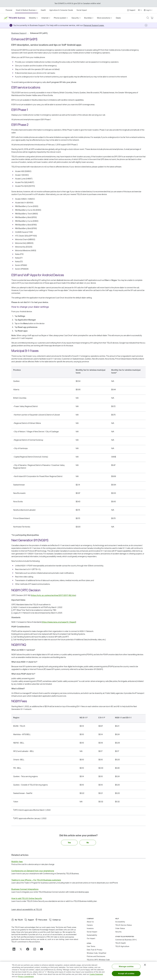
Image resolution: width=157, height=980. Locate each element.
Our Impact (91, 938)
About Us (90, 921)
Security (118, 932)
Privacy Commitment (26, 976)
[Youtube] (42, 949)
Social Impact (82, 10)
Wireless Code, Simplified (96, 953)
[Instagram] (35, 949)
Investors (90, 928)
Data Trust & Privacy (94, 949)
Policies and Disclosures (96, 956)
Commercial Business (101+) (126, 939)
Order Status (120, 928)
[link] (118, 17)
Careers (90, 925)
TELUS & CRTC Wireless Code (98, 959)
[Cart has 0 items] (152, 18)
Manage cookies (126, 966)
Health (43, 10)
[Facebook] (28, 949)
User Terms (91, 946)
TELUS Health (120, 943)
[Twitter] (21, 949)
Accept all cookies (126, 973)
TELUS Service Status (123, 925)
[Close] (144, 964)
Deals (118, 17)
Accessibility (120, 921)
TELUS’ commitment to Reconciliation (25, 942)
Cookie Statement (96, 974)
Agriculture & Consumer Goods (61, 10)
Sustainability (92, 935)
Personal (9, 10)
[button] (33, 17)
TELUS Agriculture (122, 946)
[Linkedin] (14, 949)
